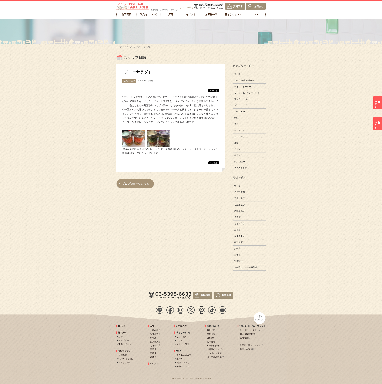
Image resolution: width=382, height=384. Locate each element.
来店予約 (211, 330)
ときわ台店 (239, 223)
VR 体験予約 (213, 345)
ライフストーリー (242, 86)
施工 (236, 124)
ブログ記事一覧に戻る (135, 183)
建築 (236, 143)
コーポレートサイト (249, 330)
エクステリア (240, 137)
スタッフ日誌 (130, 47)
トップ (119, 47)
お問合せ (259, 6)
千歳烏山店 (239, 198)
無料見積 (211, 334)
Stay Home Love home (244, 80)
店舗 (152, 326)
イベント (154, 364)
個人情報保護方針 (248, 334)
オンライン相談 (214, 353)
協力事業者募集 (214, 357)
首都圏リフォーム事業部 (245, 267)
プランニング (240, 105)
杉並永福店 (239, 205)
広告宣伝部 (239, 192)
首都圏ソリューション (250, 345)
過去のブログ (240, 168)
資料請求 (238, 6)
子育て (237, 155)
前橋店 (237, 255)
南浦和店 (238, 242)
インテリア (239, 130)
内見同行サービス (215, 349)
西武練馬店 (239, 211)
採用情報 (244, 338)
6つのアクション (126, 359)
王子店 (237, 230)
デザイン (238, 149)
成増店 (237, 217)
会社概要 (122, 355)
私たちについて (125, 351)
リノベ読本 (182, 337)
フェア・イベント (242, 99)
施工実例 (122, 332)
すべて (237, 74)
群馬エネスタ (246, 349)
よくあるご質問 (184, 355)
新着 (120, 337)
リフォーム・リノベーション (247, 93)
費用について (183, 362)
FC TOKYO (239, 162)
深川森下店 (239, 236)
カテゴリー (123, 340)
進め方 (180, 359)
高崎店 (237, 248)
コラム (180, 340)
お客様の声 (181, 326)
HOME (121, 326)
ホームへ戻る (187, 7)
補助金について (184, 366)
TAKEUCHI (239, 112)
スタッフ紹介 (124, 362)
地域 (236, 118)
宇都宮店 (238, 261)
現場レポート (124, 344)
